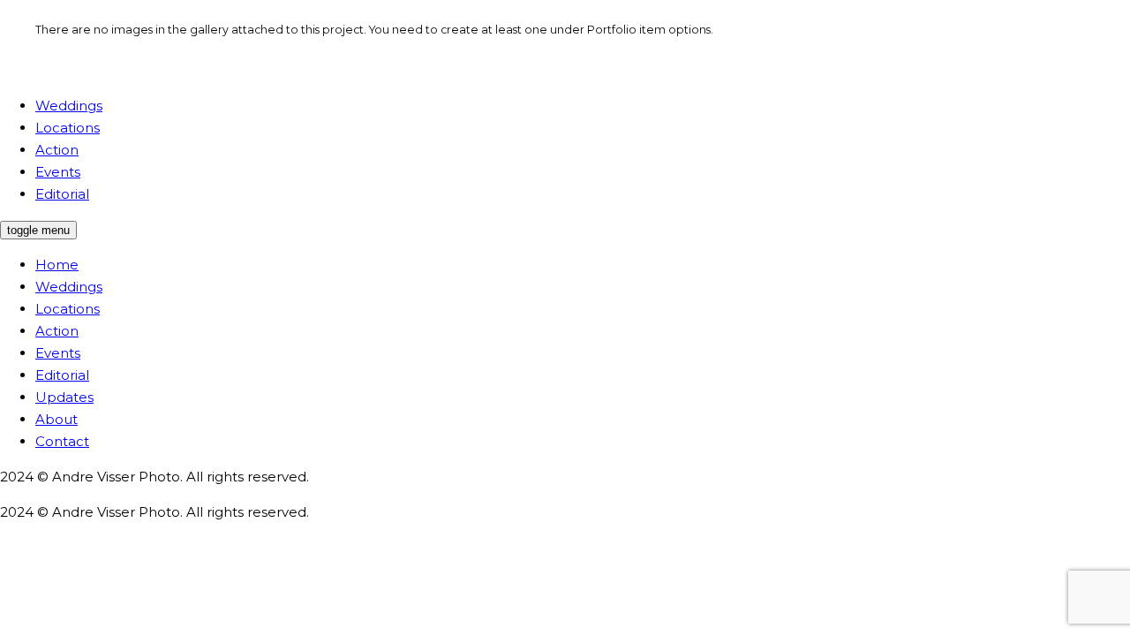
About (56, 419)
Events (57, 352)
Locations (67, 308)
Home (57, 264)
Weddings (68, 286)
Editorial (62, 375)
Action (57, 330)
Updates (64, 397)
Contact (62, 441)
